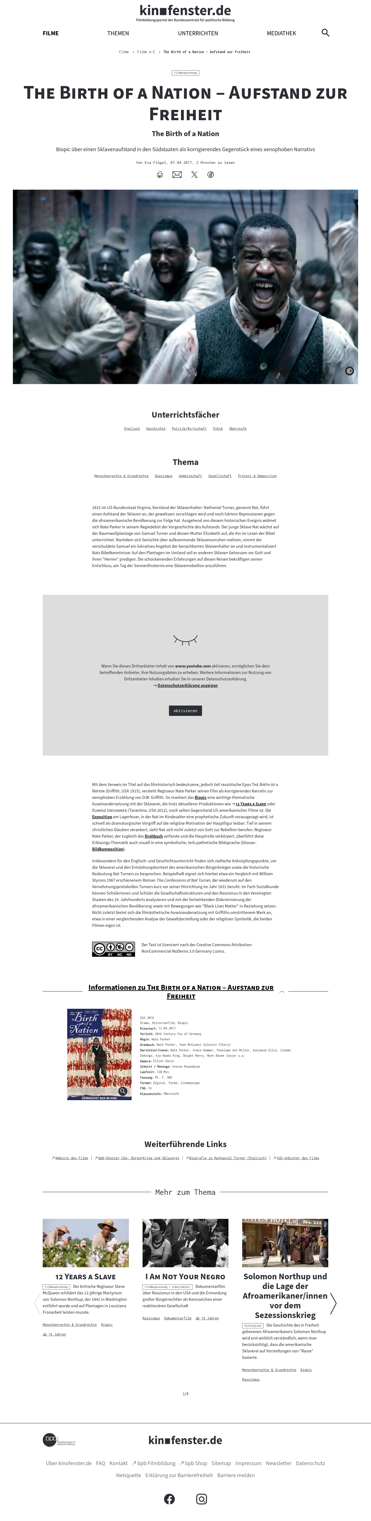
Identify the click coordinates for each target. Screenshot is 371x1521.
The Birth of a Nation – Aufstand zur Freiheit (206, 52)
